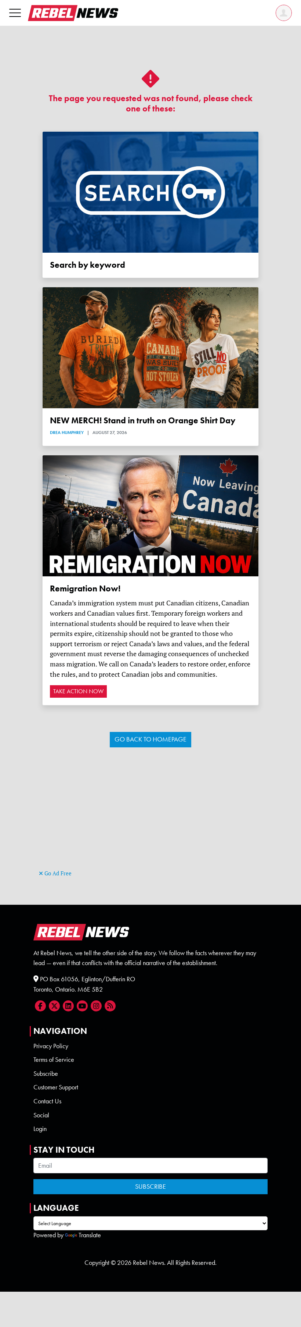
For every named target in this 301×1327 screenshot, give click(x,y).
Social (41, 1115)
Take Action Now (78, 691)
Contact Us (47, 1101)
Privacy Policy (50, 1046)
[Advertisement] (150, 816)
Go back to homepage (150, 739)
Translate (90, 1235)
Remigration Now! (85, 588)
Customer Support (55, 1087)
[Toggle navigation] (15, 12)
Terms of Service (53, 1059)
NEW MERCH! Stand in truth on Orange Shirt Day (142, 420)
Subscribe (45, 1073)
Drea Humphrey (67, 432)
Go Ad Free (57, 873)
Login (40, 1128)
